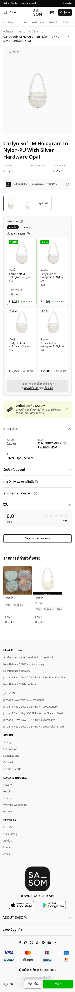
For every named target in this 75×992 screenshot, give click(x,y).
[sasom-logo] (37, 12)
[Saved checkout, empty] (52, 12)
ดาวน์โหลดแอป (28, 3)
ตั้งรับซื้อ (48, 388)
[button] (5, 12)
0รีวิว (65, 521)
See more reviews (37, 538)
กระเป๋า (22, 32)
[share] (70, 36)
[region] (37, 90)
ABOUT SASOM (14, 917)
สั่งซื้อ (58, 984)
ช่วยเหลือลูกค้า (12, 929)
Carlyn (36, 32)
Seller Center (11, 3)
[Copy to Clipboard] (65, 443)
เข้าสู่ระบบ (65, 12)
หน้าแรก (8, 32)
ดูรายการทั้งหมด (30, 388)
